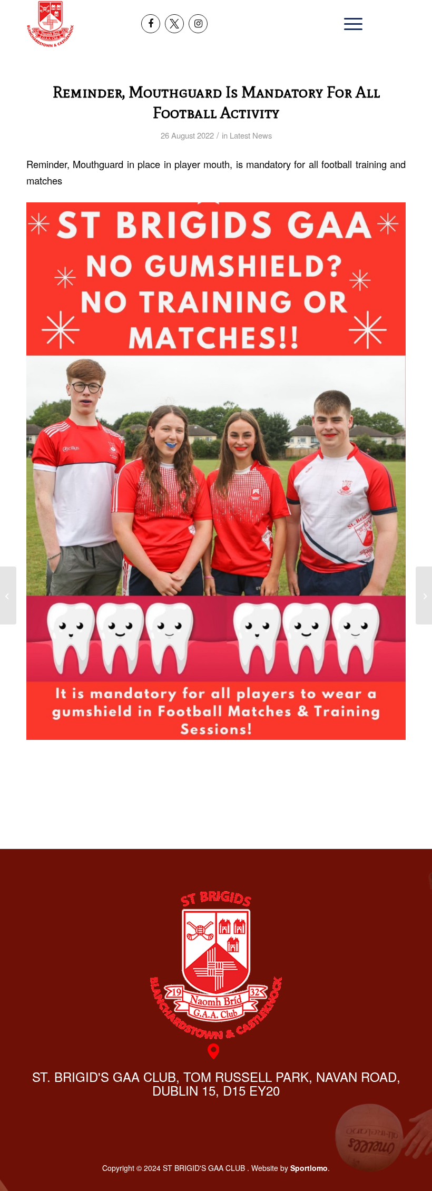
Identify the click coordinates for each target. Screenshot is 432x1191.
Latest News (251, 135)
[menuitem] (350, 23)
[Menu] (350, 23)
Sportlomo (309, 1168)
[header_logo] (50, 23)
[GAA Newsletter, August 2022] (8, 595)
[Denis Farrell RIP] (424, 595)
